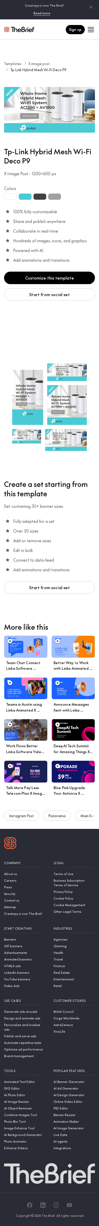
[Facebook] (30, 1205)
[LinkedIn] (43, 1205)
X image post (39, 63)
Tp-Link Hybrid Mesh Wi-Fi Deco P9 (38, 69)
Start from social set (49, 294)
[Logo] (10, 843)
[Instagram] (56, 1205)
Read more (42, 13)
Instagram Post (21, 815)
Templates (12, 63)
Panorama (56, 815)
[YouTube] (69, 1205)
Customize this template (49, 278)
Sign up (75, 29)
